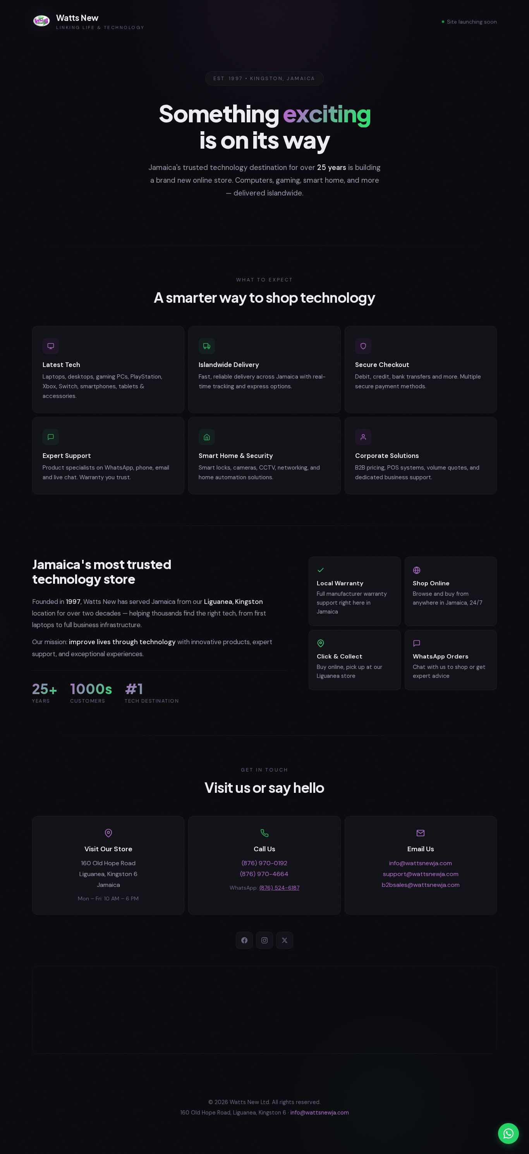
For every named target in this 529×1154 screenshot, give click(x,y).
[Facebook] (244, 940)
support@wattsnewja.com (421, 874)
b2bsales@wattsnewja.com (421, 885)
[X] (284, 940)
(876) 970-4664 (264, 874)
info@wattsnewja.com (420, 863)
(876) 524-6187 (279, 887)
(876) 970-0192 (264, 863)
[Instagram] (264, 940)
